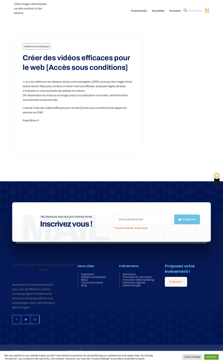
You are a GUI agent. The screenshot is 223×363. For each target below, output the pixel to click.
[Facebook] (16, 319)
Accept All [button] (211, 357)
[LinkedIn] (35, 319)
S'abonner (189, 219)
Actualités (158, 10)
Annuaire (175, 10)
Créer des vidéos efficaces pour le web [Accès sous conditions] (71, 107)
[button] (207, 11)
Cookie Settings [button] (192, 357)
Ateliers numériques (36, 46)
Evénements (139, 10)
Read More (29, 120)
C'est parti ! (176, 281)
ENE (40, 112)
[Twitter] (26, 319)
